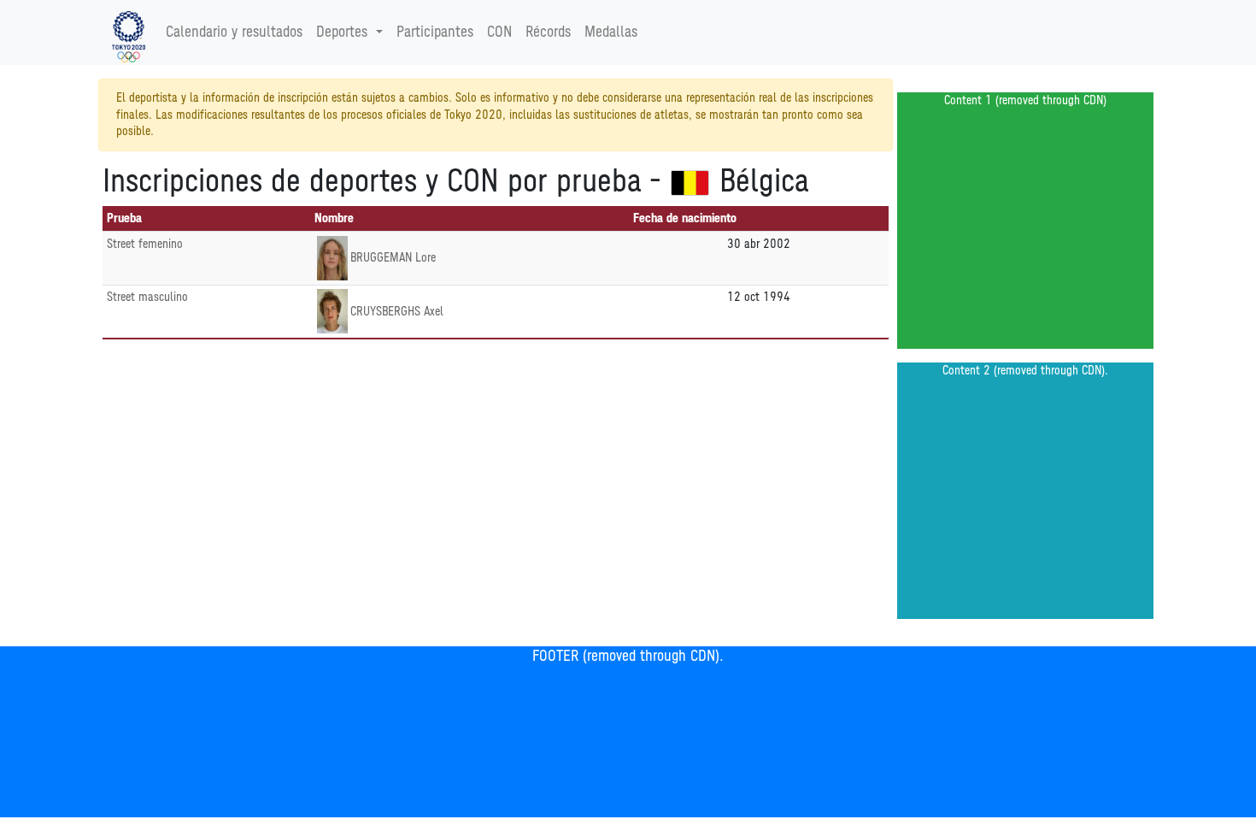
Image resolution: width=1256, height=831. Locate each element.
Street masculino (147, 297)
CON (499, 32)
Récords (548, 32)
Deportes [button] (341, 32)
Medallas (610, 32)
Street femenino (145, 244)
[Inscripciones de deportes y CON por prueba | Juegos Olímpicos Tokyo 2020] (128, 32)
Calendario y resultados (234, 32)
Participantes (434, 32)
